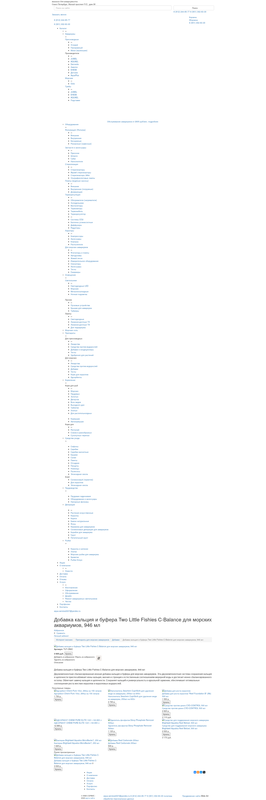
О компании (65, 565)
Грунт (73, 535)
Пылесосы (75, 471)
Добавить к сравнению (99, 658)
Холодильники (77, 202)
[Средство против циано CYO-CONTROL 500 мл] (187, 705)
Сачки (73, 457)
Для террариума (78, 327)
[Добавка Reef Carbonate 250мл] (133, 740)
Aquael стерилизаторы (81, 172)
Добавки (74, 368)
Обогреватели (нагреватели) (84, 200)
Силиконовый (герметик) (82, 479)
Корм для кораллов (79, 374)
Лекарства (75, 344)
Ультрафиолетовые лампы (83, 178)
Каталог (63, 28)
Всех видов (76, 402)
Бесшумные (76, 140)
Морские (69, 78)
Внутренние (76, 138)
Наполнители (77, 161)
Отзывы (63, 579)
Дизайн (68, 595)
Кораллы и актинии (79, 548)
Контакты (64, 606)
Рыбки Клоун (76, 559)
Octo (73, 83)
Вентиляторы (77, 205)
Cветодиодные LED (79, 285)
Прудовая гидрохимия (81, 496)
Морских (74, 391)
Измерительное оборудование (85, 261)
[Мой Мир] (201, 772)
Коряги (74, 518)
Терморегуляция (72, 194)
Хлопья (74, 410)
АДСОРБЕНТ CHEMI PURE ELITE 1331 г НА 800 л (76, 722)
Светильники (71, 280)
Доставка (64, 573)
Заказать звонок (59, 14)
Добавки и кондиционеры (82, 349)
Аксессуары (76, 238)
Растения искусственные (82, 512)
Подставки (75, 100)
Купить (68, 653)
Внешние (75, 135)
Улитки (74, 551)
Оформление (71, 590)
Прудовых (75, 393)
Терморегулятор (78, 214)
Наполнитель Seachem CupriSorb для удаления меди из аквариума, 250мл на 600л (132, 697)
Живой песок (76, 258)
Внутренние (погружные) (82, 189)
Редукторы (75, 227)
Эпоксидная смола (79, 474)
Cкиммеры (75, 272)
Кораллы (75, 515)
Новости (69, 570)
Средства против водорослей (84, 346)
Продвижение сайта (191, 795)
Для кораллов (77, 482)
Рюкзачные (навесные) (81, 143)
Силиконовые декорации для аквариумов (89, 529)
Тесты (73, 269)
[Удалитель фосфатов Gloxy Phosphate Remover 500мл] (133, 721)
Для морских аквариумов (76, 247)
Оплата (63, 576)
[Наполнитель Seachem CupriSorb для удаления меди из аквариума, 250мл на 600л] (133, 692)
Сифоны (74, 446)
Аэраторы (69, 230)
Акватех (74, 67)
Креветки (75, 557)
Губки (73, 158)
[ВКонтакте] (195, 772)
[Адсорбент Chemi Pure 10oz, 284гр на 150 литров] (79, 690)
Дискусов (75, 399)
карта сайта (90, 798)
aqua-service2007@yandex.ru (67, 611)
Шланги (74, 155)
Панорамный (77, 47)
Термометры (76, 208)
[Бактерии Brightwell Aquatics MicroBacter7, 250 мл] (79, 740)
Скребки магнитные (80, 452)
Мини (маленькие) (79, 50)
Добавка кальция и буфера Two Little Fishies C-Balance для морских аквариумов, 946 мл (75, 762)
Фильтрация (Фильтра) (75, 129)
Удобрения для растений (82, 355)
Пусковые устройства (80, 305)
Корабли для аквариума (81, 532)
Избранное (59, 630)
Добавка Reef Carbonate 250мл (122, 743)
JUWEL (74, 58)
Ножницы (75, 468)
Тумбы (68, 86)
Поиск (195, 8)
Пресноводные (72, 39)
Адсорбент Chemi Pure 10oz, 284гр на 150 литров (76, 693)
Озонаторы (76, 263)
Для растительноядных (81, 413)
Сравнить (61, 633)
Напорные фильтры (80, 501)
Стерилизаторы (78, 169)
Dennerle (75, 64)
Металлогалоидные (80, 291)
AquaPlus (75, 75)
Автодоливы (76, 255)
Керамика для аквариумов (83, 526)
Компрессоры (77, 236)
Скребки (74, 449)
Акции (62, 562)
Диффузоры (76, 225)
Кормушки (75, 418)
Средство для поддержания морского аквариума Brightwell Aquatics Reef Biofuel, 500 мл (184, 727)
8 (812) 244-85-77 (182, 11)
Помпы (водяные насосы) (77, 180)
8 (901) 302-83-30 (198, 11)
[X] (204, 772)
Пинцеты (75, 465)
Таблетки (75, 407)
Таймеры (75, 310)
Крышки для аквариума (81, 308)
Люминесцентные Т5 (80, 321)
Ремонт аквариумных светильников (81, 598)
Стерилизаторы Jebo (80, 175)
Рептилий (75, 429)
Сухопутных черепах (80, 435)
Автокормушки (77, 421)
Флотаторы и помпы (80, 252)
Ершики (74, 454)
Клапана (74, 241)
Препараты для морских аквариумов (92, 639)
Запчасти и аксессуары (75, 147)
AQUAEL (74, 61)
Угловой (74, 44)
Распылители (77, 244)
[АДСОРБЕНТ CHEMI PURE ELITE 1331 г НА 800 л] (79, 720)
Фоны (73, 523)
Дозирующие (76, 191)
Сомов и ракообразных (81, 432)
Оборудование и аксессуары (84, 499)
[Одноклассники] (198, 772)
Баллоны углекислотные (82, 222)
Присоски (75, 153)
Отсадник (75, 463)
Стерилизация (71, 164)
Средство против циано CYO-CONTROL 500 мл (183, 708)
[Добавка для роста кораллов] (187, 690)
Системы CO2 (77, 219)
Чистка (68, 601)
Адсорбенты (76, 377)
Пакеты (74, 460)
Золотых (74, 396)
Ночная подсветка (79, 294)
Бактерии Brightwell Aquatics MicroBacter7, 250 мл (76, 743)
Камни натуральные (80, 521)
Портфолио (65, 604)
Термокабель (77, 211)
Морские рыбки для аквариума (85, 554)
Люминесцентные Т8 (80, 324)
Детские (74, 72)
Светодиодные (77, 319)
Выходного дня (77, 404)
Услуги (63, 582)
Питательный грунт (79, 537)
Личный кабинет (61, 635)
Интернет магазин (64, 639)
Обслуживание (72, 593)
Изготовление (71, 587)
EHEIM (74, 69)
